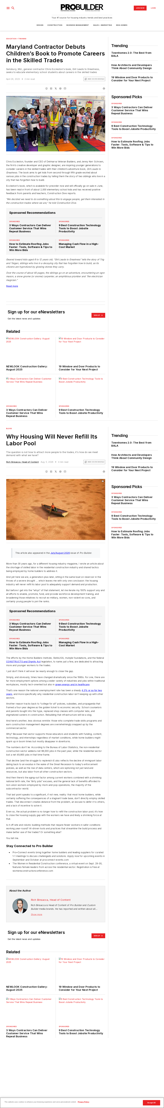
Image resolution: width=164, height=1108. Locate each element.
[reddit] (60, 88)
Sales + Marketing (102, 25)
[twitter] (55, 88)
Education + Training (16, 39)
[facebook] (46, 88)
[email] (65, 88)
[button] (8, 8)
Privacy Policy (83, 1102)
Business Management (77, 25)
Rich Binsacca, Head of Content (22, 462)
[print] (104, 88)
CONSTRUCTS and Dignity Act (23, 661)
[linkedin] (51, 88)
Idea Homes (121, 25)
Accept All (151, 1103)
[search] (13, 8)
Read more (12, 286)
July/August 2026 (60, 553)
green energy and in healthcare (72, 684)
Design (40, 25)
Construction (54, 25)
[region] (82, 1103)
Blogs (9, 428)
